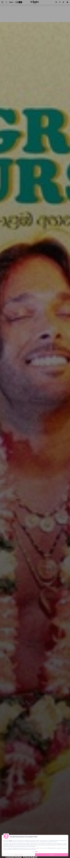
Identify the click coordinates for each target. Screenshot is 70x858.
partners (10, 840)
